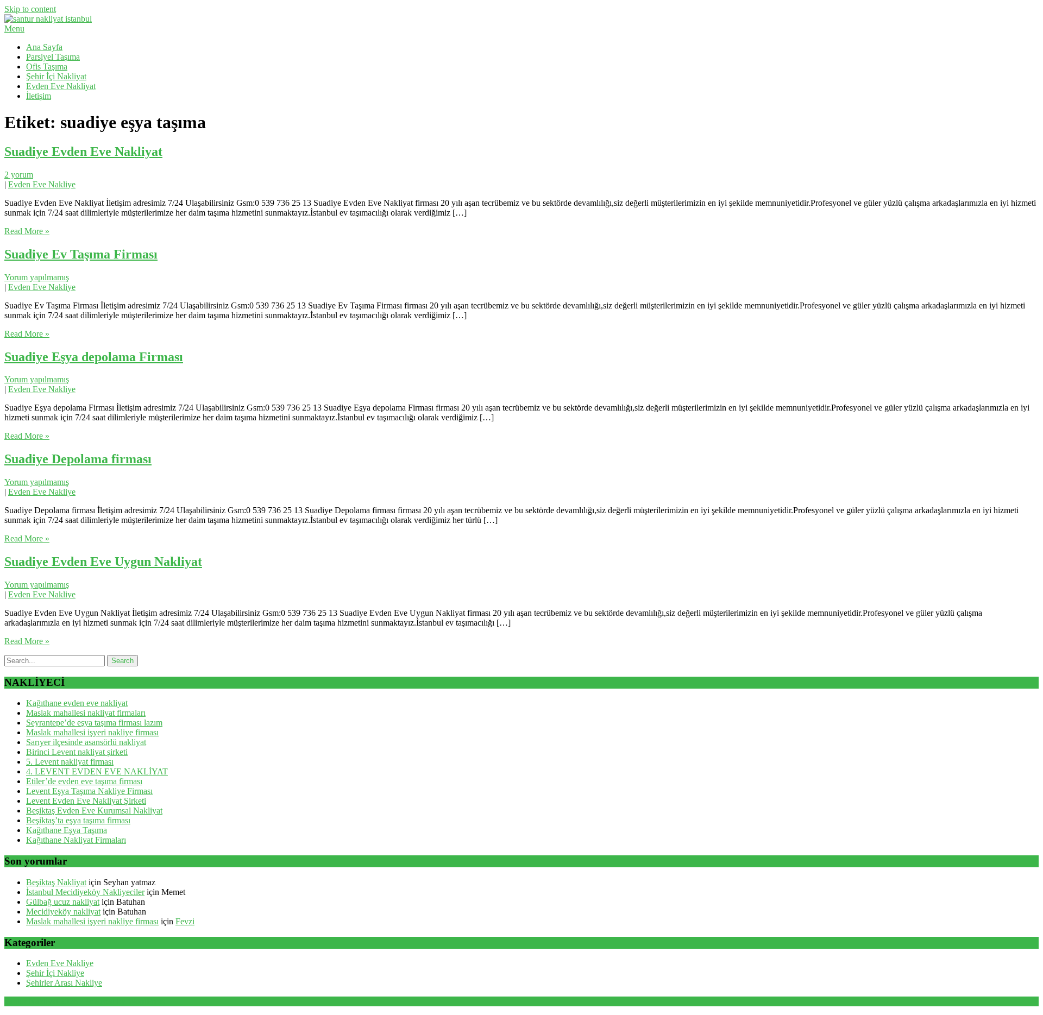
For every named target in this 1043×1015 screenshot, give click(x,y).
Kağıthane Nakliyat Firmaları (76, 839)
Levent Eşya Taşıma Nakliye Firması (89, 791)
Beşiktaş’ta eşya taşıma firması (78, 820)
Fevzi (184, 921)
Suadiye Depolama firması (78, 459)
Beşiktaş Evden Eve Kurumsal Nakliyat (94, 810)
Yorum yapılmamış (36, 277)
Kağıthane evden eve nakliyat (77, 703)
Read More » (26, 231)
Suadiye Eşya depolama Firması (93, 357)
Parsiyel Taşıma (53, 56)
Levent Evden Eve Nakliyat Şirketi (86, 800)
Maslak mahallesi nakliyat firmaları (86, 712)
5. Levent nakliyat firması (70, 761)
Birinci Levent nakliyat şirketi (77, 751)
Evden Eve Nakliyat (61, 86)
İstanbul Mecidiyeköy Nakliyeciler (85, 892)
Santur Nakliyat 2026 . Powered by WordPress (84, 1001)
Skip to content (30, 9)
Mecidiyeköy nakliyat (63, 911)
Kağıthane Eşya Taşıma (66, 830)
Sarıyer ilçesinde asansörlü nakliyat (86, 742)
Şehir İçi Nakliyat (56, 76)
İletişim (38, 95)
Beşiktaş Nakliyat (56, 882)
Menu (14, 28)
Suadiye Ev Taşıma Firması (81, 254)
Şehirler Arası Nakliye (64, 982)
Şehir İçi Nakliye (55, 973)
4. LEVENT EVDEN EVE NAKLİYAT (97, 771)
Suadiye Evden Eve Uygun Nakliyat (103, 561)
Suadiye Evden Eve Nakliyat (83, 151)
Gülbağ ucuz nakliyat (62, 901)
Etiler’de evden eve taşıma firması (84, 781)
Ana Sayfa (44, 47)
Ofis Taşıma (46, 66)
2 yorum (18, 174)
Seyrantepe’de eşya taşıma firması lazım (94, 722)
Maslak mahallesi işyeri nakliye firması (92, 732)
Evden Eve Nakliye (42, 184)
